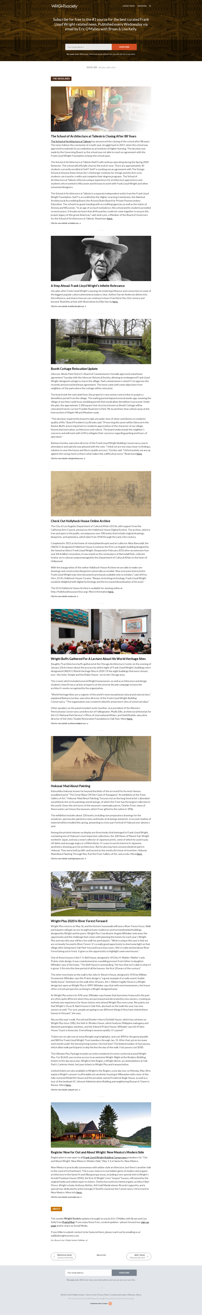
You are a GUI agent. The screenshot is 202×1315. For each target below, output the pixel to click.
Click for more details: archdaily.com (65, 223)
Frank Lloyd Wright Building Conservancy (105, 1157)
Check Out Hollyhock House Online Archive (80, 521)
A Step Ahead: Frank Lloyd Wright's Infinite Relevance (88, 286)
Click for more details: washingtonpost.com (67, 858)
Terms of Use (91, 1295)
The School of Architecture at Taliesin (71, 141)
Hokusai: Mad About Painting (70, 786)
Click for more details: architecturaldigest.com (68, 723)
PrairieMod (68, 1222)
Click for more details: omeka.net (63, 596)
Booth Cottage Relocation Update (74, 369)
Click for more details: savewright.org (65, 1197)
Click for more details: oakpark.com (64, 1089)
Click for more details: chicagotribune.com (67, 458)
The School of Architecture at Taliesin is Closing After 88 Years (93, 136)
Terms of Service (124, 1298)
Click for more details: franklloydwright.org (67, 306)
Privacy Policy (103, 1295)
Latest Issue (129, 6)
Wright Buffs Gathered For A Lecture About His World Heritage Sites (98, 659)
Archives (142, 6)
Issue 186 (101, 67)
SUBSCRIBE (124, 47)
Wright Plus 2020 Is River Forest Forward (79, 921)
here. (110, 218)
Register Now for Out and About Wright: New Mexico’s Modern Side (97, 1152)
